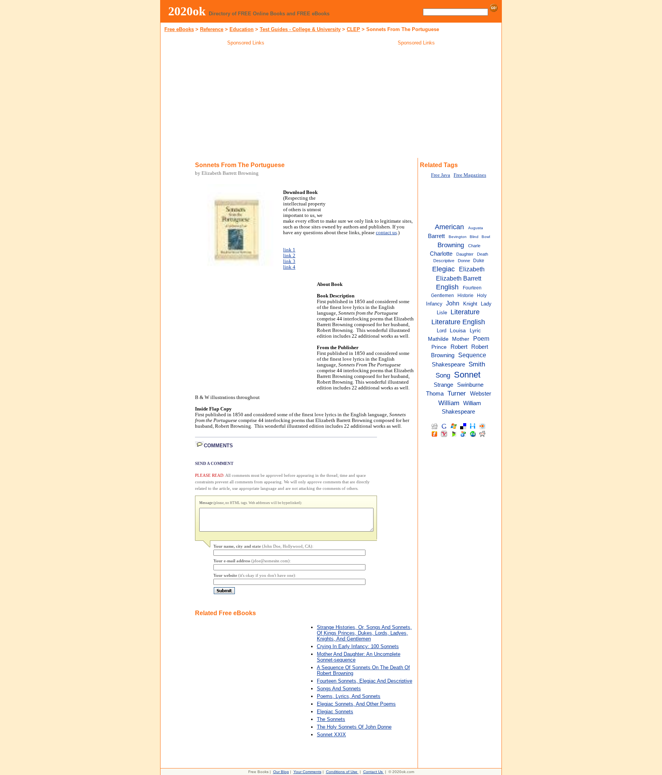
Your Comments (307, 772)
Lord (441, 330)
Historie (465, 295)
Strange (443, 385)
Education (241, 29)
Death (482, 254)
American (449, 227)
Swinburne (470, 385)
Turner (456, 393)
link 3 (289, 261)
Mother (460, 339)
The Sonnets (331, 719)
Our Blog (281, 772)
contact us (386, 232)
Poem (481, 338)
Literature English (458, 322)
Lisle (442, 312)
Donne (464, 260)
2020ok (187, 11)
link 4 (289, 267)
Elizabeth (472, 269)
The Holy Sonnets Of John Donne (354, 727)
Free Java (440, 175)
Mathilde (438, 339)
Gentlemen (442, 295)
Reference (211, 29)
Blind (474, 237)
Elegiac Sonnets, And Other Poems (356, 704)
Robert (459, 347)
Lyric (475, 330)
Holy (482, 295)
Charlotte (441, 253)
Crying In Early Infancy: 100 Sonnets (358, 646)
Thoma (435, 393)
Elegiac (443, 269)
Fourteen (472, 288)
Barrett (436, 236)
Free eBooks (179, 29)
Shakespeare (448, 364)
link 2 (289, 255)
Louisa (458, 330)
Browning (451, 245)
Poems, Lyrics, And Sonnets (348, 696)
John (452, 303)
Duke (478, 260)
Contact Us (373, 772)
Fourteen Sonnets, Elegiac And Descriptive (364, 681)
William (448, 403)
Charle (474, 245)
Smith (477, 364)
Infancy (434, 304)
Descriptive (443, 260)
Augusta (475, 228)
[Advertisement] (246, 103)
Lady (486, 304)
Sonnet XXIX (331, 734)
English (447, 287)
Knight (470, 304)
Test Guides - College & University (300, 29)
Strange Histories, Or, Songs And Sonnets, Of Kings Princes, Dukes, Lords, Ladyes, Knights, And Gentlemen (364, 633)
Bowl (486, 237)
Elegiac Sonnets (335, 711)
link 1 (289, 250)
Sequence (472, 354)
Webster (480, 393)
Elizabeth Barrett (458, 278)
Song (443, 375)
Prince (439, 347)
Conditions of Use (341, 772)
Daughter (465, 254)
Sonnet (467, 374)
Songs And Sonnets (339, 688)
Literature (465, 312)
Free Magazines (470, 175)
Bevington (458, 237)
